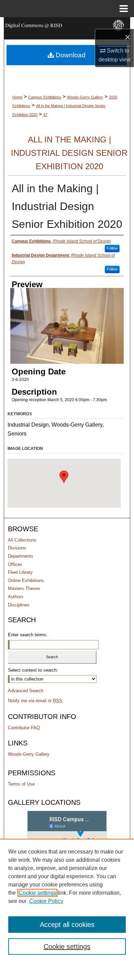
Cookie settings (37, 893)
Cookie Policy (46, 901)
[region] (67, 901)
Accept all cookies (67, 924)
